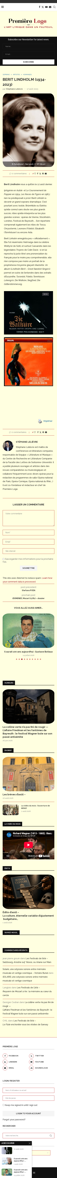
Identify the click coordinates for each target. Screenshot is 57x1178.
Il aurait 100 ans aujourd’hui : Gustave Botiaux (28, 651)
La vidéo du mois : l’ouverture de (35, 807)
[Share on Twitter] (40, 173)
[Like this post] (35, 173)
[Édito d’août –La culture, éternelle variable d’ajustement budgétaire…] (28, 892)
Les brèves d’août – (14, 794)
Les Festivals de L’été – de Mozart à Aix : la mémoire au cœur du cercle (27, 991)
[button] (5, 636)
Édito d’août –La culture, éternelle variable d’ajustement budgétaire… (28, 915)
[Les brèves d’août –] (28, 774)
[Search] (54, 7)
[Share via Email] (46, 173)
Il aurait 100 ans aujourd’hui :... (20, 1160)
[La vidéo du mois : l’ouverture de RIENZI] (11, 810)
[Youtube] (46, 7)
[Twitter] (42, 7)
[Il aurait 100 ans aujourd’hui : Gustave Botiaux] (28, 630)
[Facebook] (39, 7)
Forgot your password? (14, 1119)
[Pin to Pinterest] (43, 173)
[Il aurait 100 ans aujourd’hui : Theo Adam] (7, 1160)
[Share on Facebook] (37, 173)
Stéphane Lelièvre (14, 89)
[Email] (50, 7)
